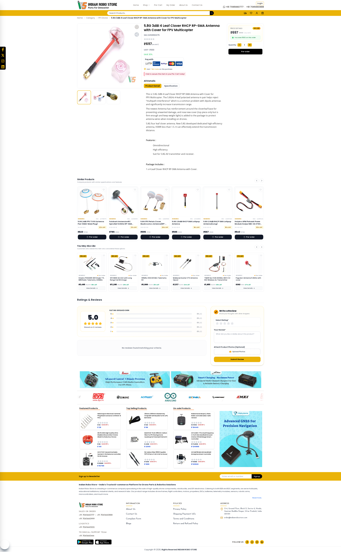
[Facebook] (3, 49)
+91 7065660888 (105, 515)
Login (260, 3)
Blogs (128, 524)
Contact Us (131, 514)
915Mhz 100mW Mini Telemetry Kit (122, 279)
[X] (3, 55)
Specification (171, 86)
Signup (257, 476)
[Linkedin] (3, 67)
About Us (130, 509)
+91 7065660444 (86, 536)
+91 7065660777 (86, 515)
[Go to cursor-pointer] (262, 13)
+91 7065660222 (87, 527)
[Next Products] (262, 180)
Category (90, 18)
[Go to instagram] (257, 542)
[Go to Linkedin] (262, 542)
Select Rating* (222, 320)
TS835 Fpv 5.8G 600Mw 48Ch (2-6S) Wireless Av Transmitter (186, 279)
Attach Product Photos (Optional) (229, 347)
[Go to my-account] (257, 13)
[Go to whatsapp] (252, 542)
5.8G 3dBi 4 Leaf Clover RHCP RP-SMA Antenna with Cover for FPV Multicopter (148, 18)
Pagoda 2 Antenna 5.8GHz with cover (217, 279)
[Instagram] (3, 61)
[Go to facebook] (247, 542)
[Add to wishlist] (137, 27)
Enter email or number (232, 476)
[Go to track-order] (245, 13)
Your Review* (220, 330)
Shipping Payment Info (184, 514)
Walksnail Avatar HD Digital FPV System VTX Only (248, 279)
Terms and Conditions (183, 519)
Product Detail (152, 86)
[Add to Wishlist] (103, 255)
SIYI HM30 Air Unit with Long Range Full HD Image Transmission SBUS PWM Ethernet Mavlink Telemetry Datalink (90, 279)
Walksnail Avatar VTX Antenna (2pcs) (153, 279)
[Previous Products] (257, 180)
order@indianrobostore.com (235, 518)
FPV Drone (103, 18)
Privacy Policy (179, 509)
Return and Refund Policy (185, 524)
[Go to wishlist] (251, 13)
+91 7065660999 (87, 519)
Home (80, 18)
